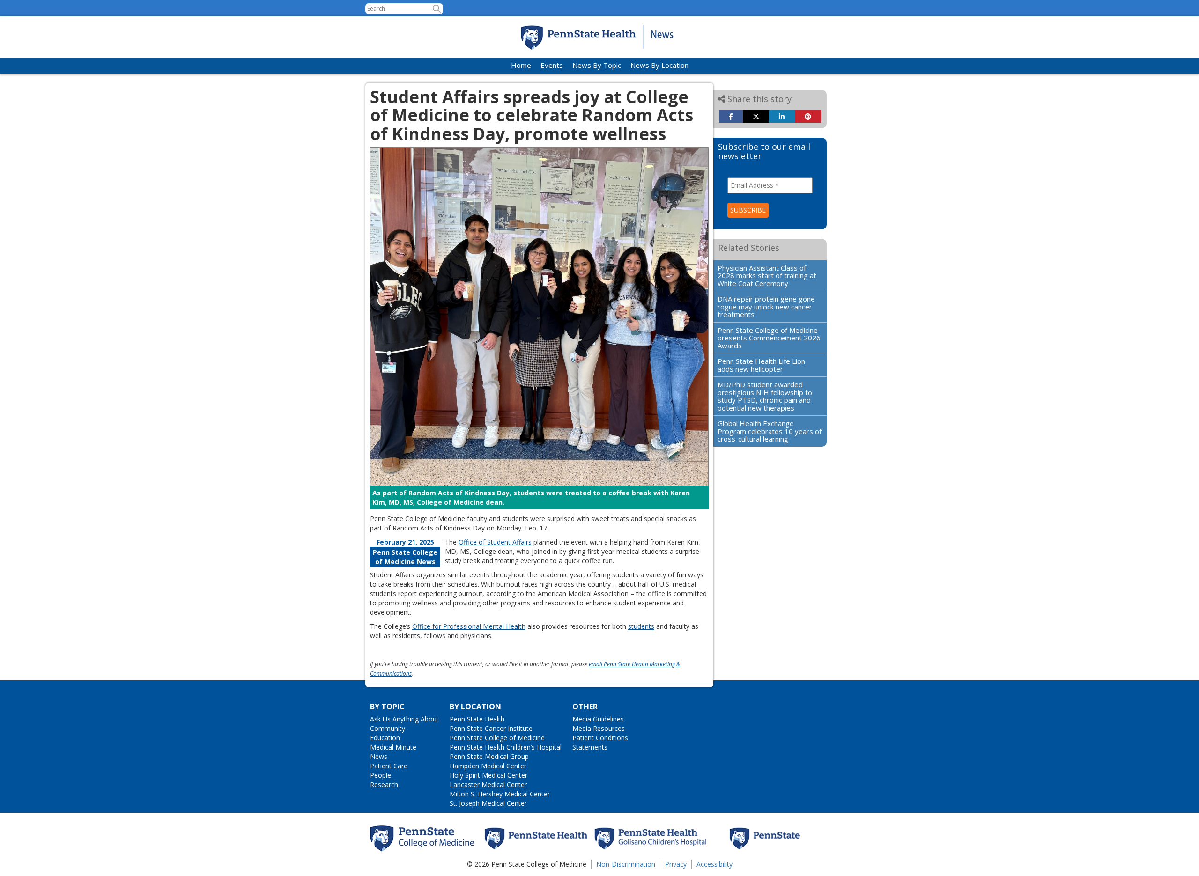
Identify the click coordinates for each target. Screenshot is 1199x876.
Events (551, 65)
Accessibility (714, 864)
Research (384, 784)
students (641, 626)
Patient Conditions (600, 737)
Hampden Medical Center (488, 765)
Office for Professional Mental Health (468, 626)
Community (387, 728)
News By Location (659, 65)
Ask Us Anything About (404, 718)
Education (385, 737)
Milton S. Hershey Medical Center (500, 793)
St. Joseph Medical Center (488, 803)
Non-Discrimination (625, 864)
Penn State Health (477, 718)
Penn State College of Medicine (497, 737)
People (380, 775)
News (378, 756)
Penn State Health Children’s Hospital (506, 747)
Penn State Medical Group (489, 756)
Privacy (676, 864)
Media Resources (598, 728)
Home (521, 65)
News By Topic (596, 65)
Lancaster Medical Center (488, 784)
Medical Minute (393, 747)
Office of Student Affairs (495, 541)
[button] (437, 9)
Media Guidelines (598, 718)
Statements (589, 747)
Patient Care (388, 765)
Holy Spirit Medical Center (488, 775)
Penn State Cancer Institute (491, 728)
